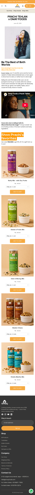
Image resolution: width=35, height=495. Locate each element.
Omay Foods (19, 492)
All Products (4, 437)
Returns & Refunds (6, 463)
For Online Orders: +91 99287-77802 (12, 482)
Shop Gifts (25, 11)
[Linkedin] (11, 414)
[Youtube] (8, 414)
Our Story (9, 11)
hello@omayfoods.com (8, 479)
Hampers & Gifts (6, 449)
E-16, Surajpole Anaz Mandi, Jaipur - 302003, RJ (15, 476)
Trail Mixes (4, 440)
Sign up (17, 428)
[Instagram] (5, 414)
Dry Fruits (4, 446)
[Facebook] (2, 414)
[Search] (5, 6)
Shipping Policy (5, 460)
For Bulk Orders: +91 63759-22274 (11, 485)
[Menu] (2, 6)
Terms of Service (6, 466)
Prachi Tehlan (5, 73)
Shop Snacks (17, 11)
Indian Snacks (5, 443)
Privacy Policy (5, 469)
